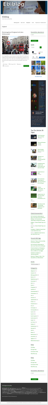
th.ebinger (5, 64)
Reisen (32, 332)
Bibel (23, 388)
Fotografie (33, 287)
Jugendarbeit (33, 299)
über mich (23, 22)
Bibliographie (16, 22)
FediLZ (12, 389)
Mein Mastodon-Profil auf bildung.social (9, 396)
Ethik (32, 285)
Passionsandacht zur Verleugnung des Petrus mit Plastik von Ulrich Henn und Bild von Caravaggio (37, 249)
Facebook (39, 388)
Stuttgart (27, 393)
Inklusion (33, 297)
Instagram (4, 391)
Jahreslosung (11, 391)
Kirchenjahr (33, 307)
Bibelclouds (27, 388)
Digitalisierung (34, 279)
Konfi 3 (32, 313)
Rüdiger (32, 222)
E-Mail (32, 34)
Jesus (16, 391)
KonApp (35, 391)
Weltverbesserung (34, 340)
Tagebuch (19, 64)
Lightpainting (5, 392)
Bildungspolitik (34, 275)
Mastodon (17, 392)
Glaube (27, 389)
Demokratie (33, 388)
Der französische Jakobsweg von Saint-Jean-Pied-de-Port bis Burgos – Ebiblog (38, 217)
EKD (32, 283)
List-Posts (33, 322)
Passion (3, 393)
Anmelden (33, 347)
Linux (10, 392)
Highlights (28, 22)
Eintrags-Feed (33, 349)
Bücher (32, 277)
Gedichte (32, 289)
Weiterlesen (26, 65)
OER (32, 330)
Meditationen (33, 326)
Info (31, 295)
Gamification (24, 389)
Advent (15, 388)
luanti (12, 392)
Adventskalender (19, 388)
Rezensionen (33, 334)
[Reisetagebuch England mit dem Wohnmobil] (15, 36)
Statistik (23, 393)
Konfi (32, 311)
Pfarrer (6, 393)
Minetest (29, 392)
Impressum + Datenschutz (40, 22)
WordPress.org (34, 353)
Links (33, 22)
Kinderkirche (33, 303)
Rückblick (16, 393)
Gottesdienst (33, 293)
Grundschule (41, 389)
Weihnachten (35, 393)
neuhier (35, 392)
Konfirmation (33, 318)
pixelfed (9, 393)
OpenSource (43, 392)
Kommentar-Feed (34, 351)
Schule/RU (33, 336)
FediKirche (6, 389)
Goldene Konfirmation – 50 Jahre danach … (41, 188)
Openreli (38, 392)
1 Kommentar (6, 65)
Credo (30, 388)
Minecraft (24, 392)
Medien (32, 324)
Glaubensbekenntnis (34, 389)
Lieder (32, 320)
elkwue (36, 388)
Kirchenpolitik (34, 309)
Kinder (32, 301)
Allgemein (33, 270)
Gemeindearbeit (34, 291)
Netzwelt (32, 328)
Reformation (13, 393)
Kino (32, 305)
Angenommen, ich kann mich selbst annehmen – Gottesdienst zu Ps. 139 (38, 197)
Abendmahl (12, 388)
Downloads (33, 281)
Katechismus (27, 391)
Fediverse (18, 389)
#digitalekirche (6, 388)
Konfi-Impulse (34, 316)
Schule (20, 393)
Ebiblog (5, 16)
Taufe (31, 393)
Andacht (32, 272)
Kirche (31, 391)
